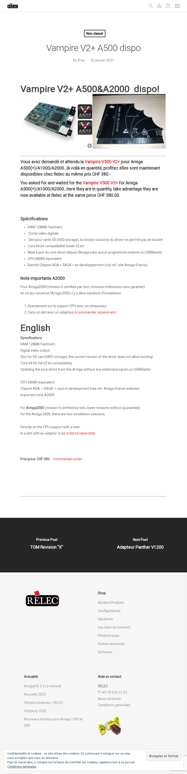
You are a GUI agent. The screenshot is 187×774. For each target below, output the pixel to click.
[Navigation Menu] (177, 5)
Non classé (94, 33)
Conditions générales (114, 705)
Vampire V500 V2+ (102, 161)
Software (105, 652)
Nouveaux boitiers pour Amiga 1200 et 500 (53, 722)
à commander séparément (95, 312)
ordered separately (80, 433)
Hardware (105, 619)
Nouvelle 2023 (35, 694)
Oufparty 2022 (35, 711)
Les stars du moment (114, 627)
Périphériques (108, 636)
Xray (81, 60)
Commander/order (67, 459)
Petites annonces (111, 644)
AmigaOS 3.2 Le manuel (42, 686)
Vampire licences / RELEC (43, 703)
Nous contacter (109, 699)
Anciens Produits (111, 602)
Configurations (109, 611)
